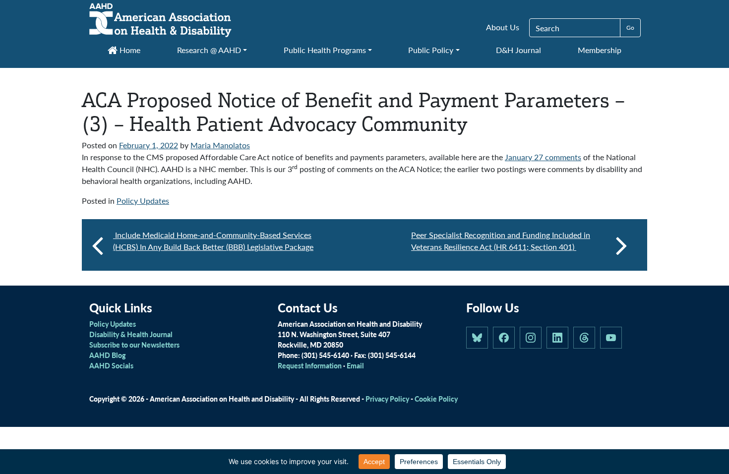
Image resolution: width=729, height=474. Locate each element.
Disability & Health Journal (131, 334)
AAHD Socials (111, 365)
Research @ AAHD (209, 50)
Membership (599, 50)
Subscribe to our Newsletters (134, 345)
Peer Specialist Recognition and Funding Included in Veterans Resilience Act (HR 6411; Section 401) (500, 240)
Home (129, 50)
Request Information (310, 365)
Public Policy (430, 50)
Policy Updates (143, 200)
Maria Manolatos (220, 145)
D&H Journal (518, 50)
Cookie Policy (436, 399)
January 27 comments (543, 157)
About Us (502, 27)
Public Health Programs (325, 50)
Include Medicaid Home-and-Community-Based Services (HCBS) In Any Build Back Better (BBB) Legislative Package (213, 240)
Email (355, 365)
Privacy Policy (387, 399)
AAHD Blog (107, 355)
